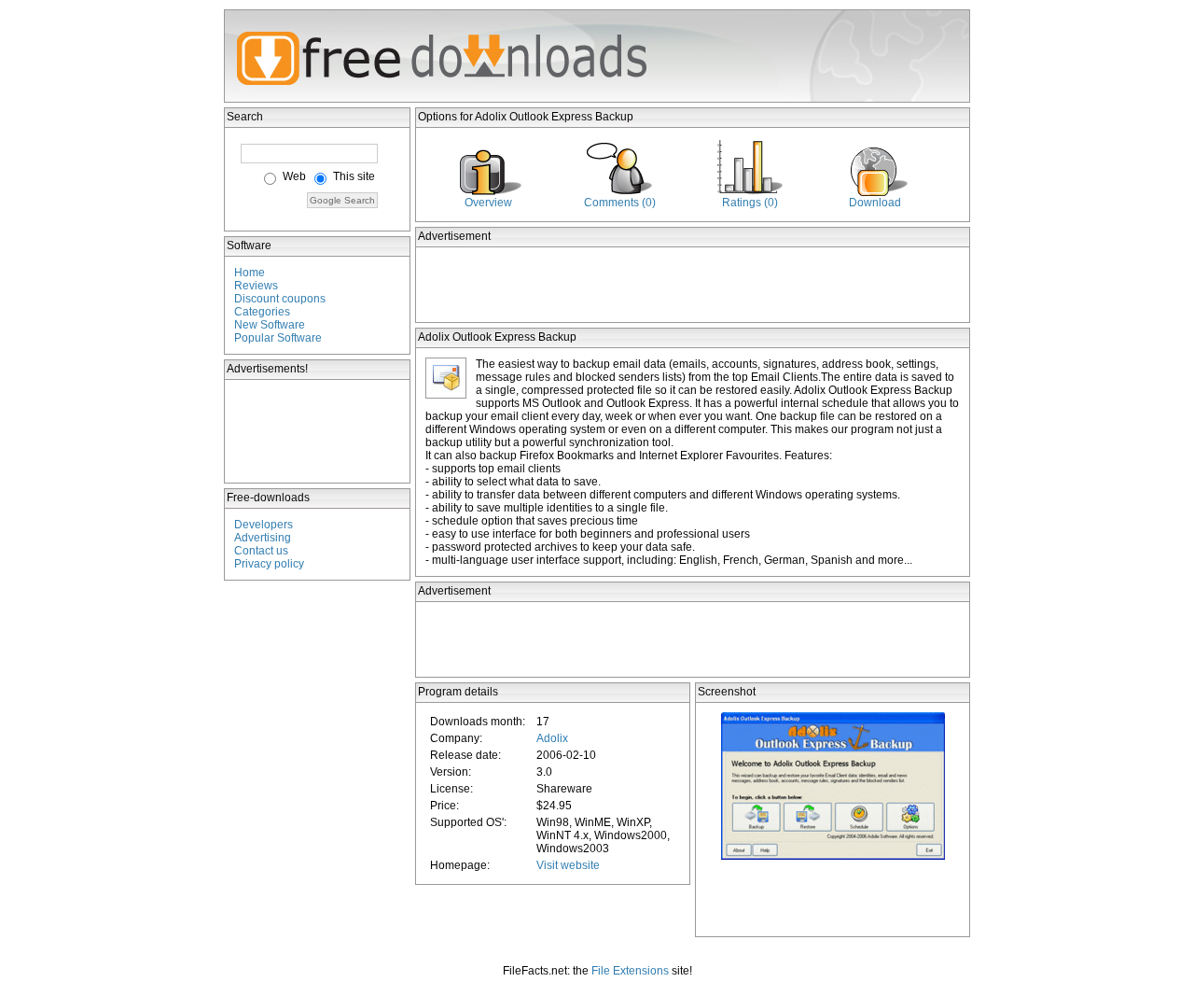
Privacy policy (269, 563)
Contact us (261, 550)
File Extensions (630, 970)
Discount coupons (280, 298)
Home (249, 272)
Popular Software (278, 337)
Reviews (256, 285)
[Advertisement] (318, 431)
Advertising (262, 537)
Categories (262, 311)
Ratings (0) (750, 202)
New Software (269, 324)
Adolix (552, 738)
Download (875, 202)
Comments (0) (620, 202)
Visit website (568, 865)
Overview (488, 202)
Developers (263, 524)
